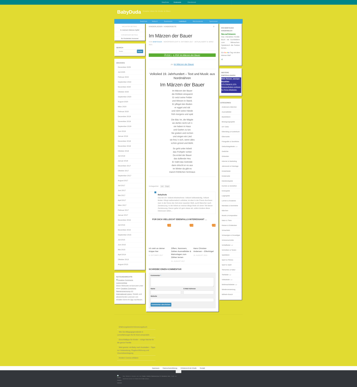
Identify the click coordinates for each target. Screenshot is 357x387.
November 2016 (124, 220)
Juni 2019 (122, 131)
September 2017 (124, 176)
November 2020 (124, 87)
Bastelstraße (168, 21)
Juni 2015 (122, 245)
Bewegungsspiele (228, 122)
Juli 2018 (121, 156)
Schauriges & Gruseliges (231, 235)
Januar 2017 (123, 215)
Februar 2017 (123, 210)
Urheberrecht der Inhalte (189, 368)
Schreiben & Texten (229, 250)
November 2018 (124, 146)
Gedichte (225, 151)
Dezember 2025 (124, 67)
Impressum (155, 368)
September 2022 (124, 82)
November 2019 (124, 121)
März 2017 (122, 205)
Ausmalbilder (226, 112)
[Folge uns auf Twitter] (235, 375)
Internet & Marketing (229, 161)
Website (154, 296)
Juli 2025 (121, 72)
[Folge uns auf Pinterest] (238, 375)
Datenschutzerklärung (170, 368)
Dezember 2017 (124, 166)
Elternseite (226, 137)
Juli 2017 (121, 185)
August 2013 (123, 264)
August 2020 (123, 102)
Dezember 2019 (124, 116)
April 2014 (122, 255)
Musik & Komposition (229, 215)
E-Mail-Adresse (190, 289)
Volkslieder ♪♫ (227, 280)
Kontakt (202, 368)
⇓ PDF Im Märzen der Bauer (186, 55)
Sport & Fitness (227, 260)
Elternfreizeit (191, 2)
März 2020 (122, 107)
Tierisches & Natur (228, 270)
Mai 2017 (121, 195)
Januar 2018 (123, 161)
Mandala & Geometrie (230, 206)
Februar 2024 (123, 77)
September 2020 (124, 97)
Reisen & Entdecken (229, 225)
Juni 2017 (122, 190)
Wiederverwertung (228, 289)
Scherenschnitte (228, 240)
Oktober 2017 (123, 171)
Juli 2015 (121, 240)
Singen (167, 186)
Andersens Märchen (229, 107)
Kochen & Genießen (229, 186)
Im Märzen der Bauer (184, 64)
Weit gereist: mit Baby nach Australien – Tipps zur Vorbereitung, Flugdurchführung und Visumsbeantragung (136, 350)
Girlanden (225, 156)
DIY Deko (225, 127)
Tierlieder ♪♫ (226, 275)
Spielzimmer (213, 21)
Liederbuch (182, 21)
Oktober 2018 (123, 151)
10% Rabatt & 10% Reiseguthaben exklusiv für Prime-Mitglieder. (231, 87)
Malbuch (155, 21)
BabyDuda (165, 2)
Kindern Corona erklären (128, 358)
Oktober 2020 (123, 92)
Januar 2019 (123, 136)
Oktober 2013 (123, 259)
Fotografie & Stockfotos (230, 141)
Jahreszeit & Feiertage (230, 166)
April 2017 (122, 200)
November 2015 (124, 230)
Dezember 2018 (124, 141)
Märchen (225, 211)
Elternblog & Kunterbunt (230, 132)
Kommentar (156, 275)
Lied (162, 186)
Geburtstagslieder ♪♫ (230, 146)
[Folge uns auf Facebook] (232, 375)
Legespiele (226, 196)
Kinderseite (177, 2)
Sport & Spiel (226, 265)
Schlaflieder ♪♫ (227, 245)
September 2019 (124, 126)
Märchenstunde (197, 21)
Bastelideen (226, 117)
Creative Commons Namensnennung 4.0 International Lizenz (126, 291)
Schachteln (226, 230)
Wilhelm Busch (227, 294)
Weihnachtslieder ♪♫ (229, 284)
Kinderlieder (155, 26)
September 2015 (124, 235)
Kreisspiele (226, 191)
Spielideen (226, 255)
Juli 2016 (121, 225)
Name (153, 289)
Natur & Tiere (227, 220)
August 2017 (123, 181)
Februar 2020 (123, 111)
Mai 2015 (121, 250)
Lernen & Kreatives (229, 201)
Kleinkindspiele (227, 181)
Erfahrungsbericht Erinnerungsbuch (133, 327)
